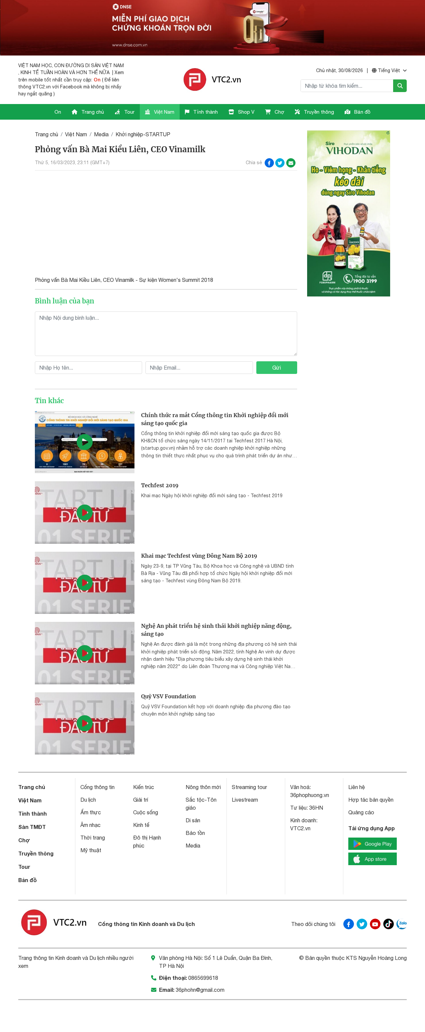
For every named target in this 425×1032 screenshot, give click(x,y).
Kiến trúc (143, 787)
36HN (316, 808)
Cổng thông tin (97, 787)
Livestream (245, 800)
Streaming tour (249, 787)
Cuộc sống (145, 812)
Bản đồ (362, 112)
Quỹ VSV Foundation (168, 696)
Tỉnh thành (205, 112)
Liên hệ (356, 787)
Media (101, 134)
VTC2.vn (300, 828)
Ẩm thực (90, 812)
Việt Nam (163, 112)
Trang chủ (92, 112)
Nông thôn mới (203, 787)
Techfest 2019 (160, 485)
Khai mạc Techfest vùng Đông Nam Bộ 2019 (199, 555)
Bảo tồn (195, 833)
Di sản (193, 820)
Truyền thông (318, 112)
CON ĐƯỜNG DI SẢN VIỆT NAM (89, 65)
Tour (128, 112)
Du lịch (88, 800)
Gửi (276, 368)
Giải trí (140, 800)
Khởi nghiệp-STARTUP (143, 134)
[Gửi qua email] (291, 163)
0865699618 (203, 978)
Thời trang (92, 838)
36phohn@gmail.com (200, 990)
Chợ (278, 112)
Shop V (245, 112)
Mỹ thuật (90, 850)
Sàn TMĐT (32, 827)
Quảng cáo (361, 812)
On (97, 79)
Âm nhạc (90, 825)
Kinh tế (141, 825)
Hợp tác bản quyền (370, 800)
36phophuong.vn (309, 795)
